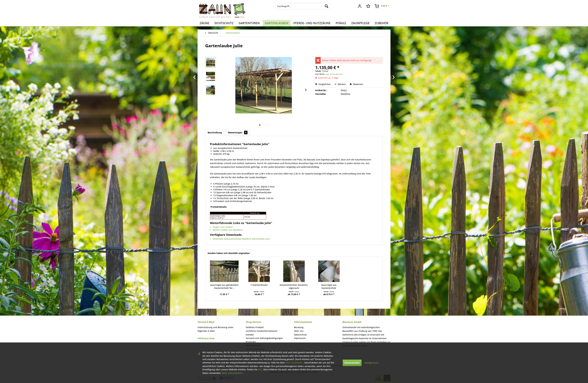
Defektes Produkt (255, 327)
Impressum (300, 338)
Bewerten (358, 84)
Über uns (298, 330)
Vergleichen (324, 84)
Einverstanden (352, 362)
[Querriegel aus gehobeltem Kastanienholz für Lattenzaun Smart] (224, 271)
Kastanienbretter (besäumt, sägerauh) (294, 286)
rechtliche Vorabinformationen (261, 330)
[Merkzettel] (368, 6)
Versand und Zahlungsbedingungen (264, 338)
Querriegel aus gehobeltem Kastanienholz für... (224, 286)
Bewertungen (237, 132)
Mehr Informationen (232, 373)
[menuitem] (303, 6)
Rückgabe (251, 341)
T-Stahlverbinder (259, 284)
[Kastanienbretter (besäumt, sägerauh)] (294, 271)
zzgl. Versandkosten (334, 74)
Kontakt (250, 334)
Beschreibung (215, 132)
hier (260, 369)
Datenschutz (300, 334)
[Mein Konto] (359, 6)
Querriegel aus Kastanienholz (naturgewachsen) (329, 286)
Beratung (298, 327)
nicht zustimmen (294, 362)
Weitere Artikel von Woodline (227, 229)
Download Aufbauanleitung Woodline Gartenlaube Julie (241, 238)
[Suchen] (326, 6)
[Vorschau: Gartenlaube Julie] (210, 62)
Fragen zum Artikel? (222, 227)
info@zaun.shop (206, 338)
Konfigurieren (371, 362)
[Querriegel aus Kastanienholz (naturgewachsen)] (329, 271)
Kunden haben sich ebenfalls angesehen (229, 253)
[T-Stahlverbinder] (259, 271)
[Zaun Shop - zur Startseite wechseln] (222, 10)
